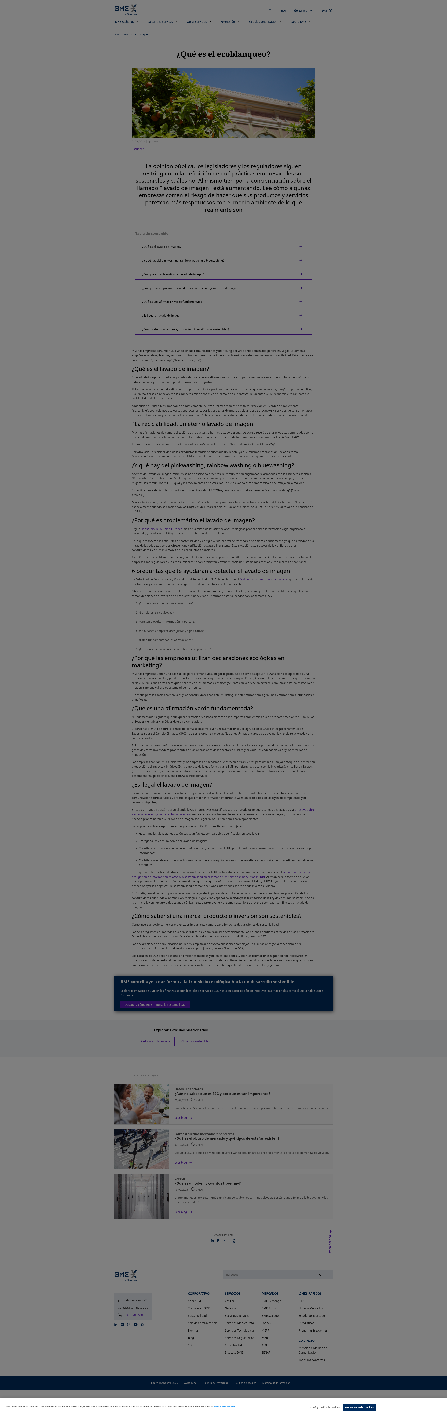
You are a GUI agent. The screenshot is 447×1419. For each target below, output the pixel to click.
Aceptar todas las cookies (359, 1407)
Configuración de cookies (325, 1407)
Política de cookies (224, 1406)
